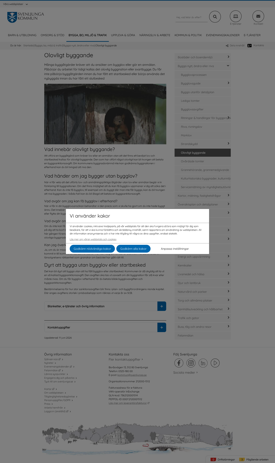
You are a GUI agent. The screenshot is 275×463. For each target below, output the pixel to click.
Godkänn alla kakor (133, 249)
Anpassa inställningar (175, 249)
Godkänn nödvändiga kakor (92, 249)
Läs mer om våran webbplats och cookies (93, 239)
